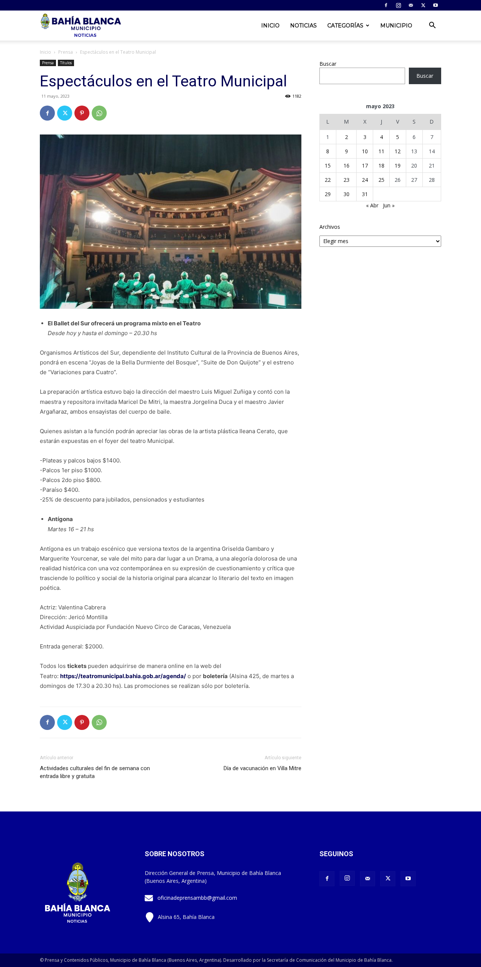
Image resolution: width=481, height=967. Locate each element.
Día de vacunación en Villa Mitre (262, 768)
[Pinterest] (81, 113)
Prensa (65, 52)
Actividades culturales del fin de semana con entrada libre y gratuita (95, 772)
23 (346, 179)
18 (381, 165)
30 (346, 194)
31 (365, 194)
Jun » (389, 205)
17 (365, 165)
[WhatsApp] (99, 113)
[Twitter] (423, 5)
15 (328, 165)
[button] (432, 26)
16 (346, 165)
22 (328, 179)
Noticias (303, 25)
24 (365, 179)
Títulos (66, 62)
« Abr (372, 205)
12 (398, 151)
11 (381, 151)
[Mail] (410, 5)
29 (328, 194)
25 (381, 179)
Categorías (345, 25)
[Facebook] (386, 5)
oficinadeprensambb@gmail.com (197, 897)
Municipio (396, 25)
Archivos (329, 226)
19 (398, 165)
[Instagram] (398, 5)
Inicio (270, 25)
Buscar (327, 63)
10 (365, 151)
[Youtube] (435, 5)
